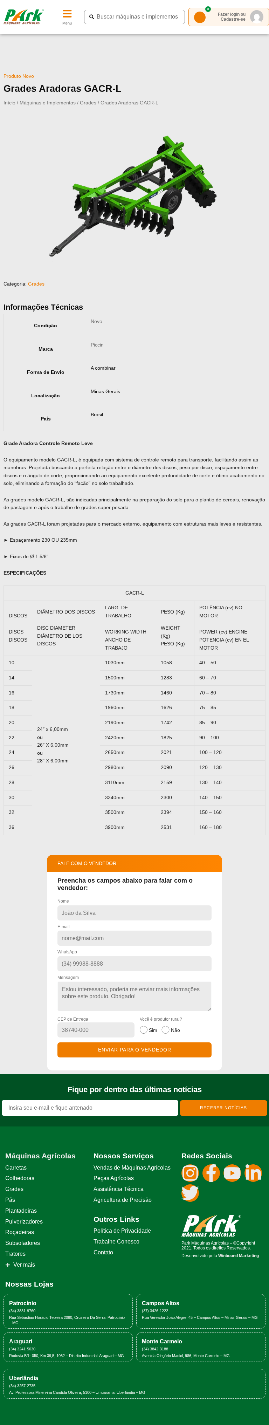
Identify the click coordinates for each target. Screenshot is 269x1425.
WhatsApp (67, 952)
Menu (67, 23)
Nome (63, 901)
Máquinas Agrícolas (40, 1156)
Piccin (97, 345)
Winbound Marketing (238, 1255)
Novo (96, 321)
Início (9, 102)
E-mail (63, 926)
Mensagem (68, 977)
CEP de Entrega (72, 1019)
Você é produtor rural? (161, 1025)
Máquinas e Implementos (48, 102)
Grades (88, 102)
